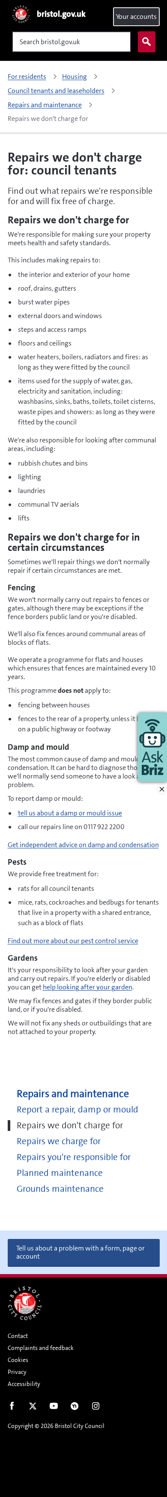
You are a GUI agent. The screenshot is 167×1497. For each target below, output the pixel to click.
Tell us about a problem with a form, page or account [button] (80, 1252)
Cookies (18, 1360)
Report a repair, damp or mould (77, 1109)
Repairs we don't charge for (70, 1125)
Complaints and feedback (41, 1348)
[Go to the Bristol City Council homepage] (25, 1303)
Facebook (12, 1408)
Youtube (54, 1408)
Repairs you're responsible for (74, 1157)
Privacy (17, 1372)
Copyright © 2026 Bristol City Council (56, 1426)
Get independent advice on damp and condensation (83, 844)
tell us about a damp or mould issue (70, 813)
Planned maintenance (60, 1173)
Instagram (96, 1408)
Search (146, 41)
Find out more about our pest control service (73, 940)
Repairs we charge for (59, 1141)
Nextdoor (75, 1408)
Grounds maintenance (60, 1189)
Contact (18, 1336)
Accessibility (24, 1384)
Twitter (33, 1408)
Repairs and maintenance (73, 1093)
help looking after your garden (87, 987)
